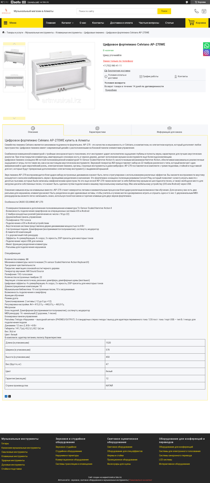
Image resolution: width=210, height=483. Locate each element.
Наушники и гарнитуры (67, 455)
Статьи (169, 22)
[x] (9, 397)
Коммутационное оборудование (72, 459)
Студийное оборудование (69, 451)
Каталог (66, 22)
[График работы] (204, 11)
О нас (83, 22)
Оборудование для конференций (176, 447)
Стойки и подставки (12, 469)
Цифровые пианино (94, 32)
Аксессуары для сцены (119, 464)
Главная (50, 22)
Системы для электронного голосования (179, 451)
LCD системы (165, 459)
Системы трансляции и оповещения (74, 464)
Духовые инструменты (13, 464)
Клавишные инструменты (69, 32)
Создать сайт (33, 2)
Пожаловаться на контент (140, 480)
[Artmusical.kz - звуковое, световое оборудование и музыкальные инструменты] (6, 11)
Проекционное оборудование (122, 459)
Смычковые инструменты (15, 452)
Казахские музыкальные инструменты (21, 448)
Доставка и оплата (121, 22)
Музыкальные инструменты (39, 32)
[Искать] (164, 11)
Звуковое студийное (66, 447)
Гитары (5, 443)
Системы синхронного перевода (175, 455)
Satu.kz (118, 477)
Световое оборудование (119, 447)
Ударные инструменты (13, 460)
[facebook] (6, 397)
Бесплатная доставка (119, 70)
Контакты (98, 22)
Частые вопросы (149, 22)
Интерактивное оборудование (174, 464)
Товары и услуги (15, 32)
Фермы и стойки (115, 455)
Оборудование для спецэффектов (125, 451)
